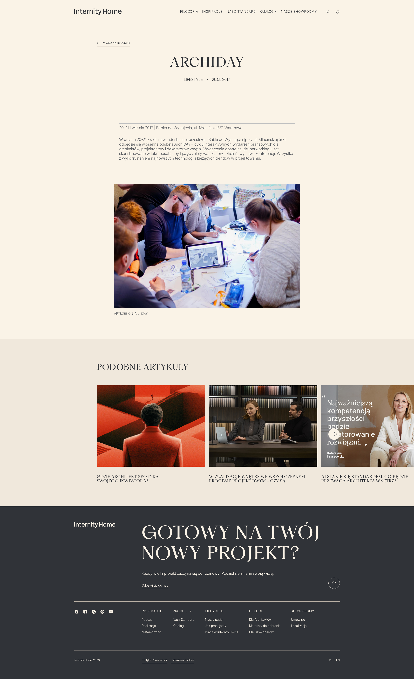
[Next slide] (334, 434)
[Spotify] (93, 611)
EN (338, 660)
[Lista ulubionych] (337, 12)
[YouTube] (111, 611)
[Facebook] (85, 611)
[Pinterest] (102, 611)
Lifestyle (193, 79)
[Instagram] (76, 611)
